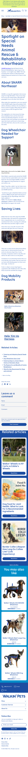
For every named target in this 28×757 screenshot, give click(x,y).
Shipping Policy (4, 745)
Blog (2, 16)
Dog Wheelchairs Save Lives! (12, 359)
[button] (26, 11)
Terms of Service (5, 743)
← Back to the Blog (5, 375)
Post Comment (14, 424)
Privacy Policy (20, 732)
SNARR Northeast (6, 68)
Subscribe (14, 728)
